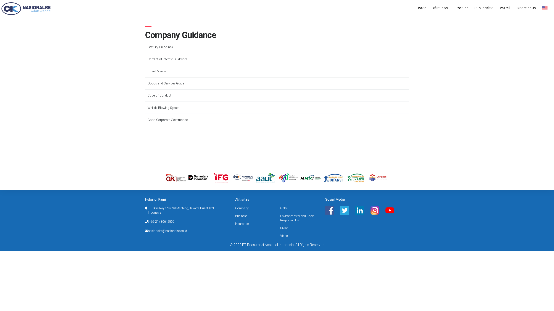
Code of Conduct (159, 95)
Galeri (284, 208)
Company (242, 208)
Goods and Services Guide (166, 83)
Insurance (242, 224)
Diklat (284, 228)
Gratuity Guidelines (160, 47)
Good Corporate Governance (168, 120)
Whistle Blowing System (164, 108)
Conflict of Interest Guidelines (167, 59)
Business (241, 216)
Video (284, 236)
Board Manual (157, 71)
